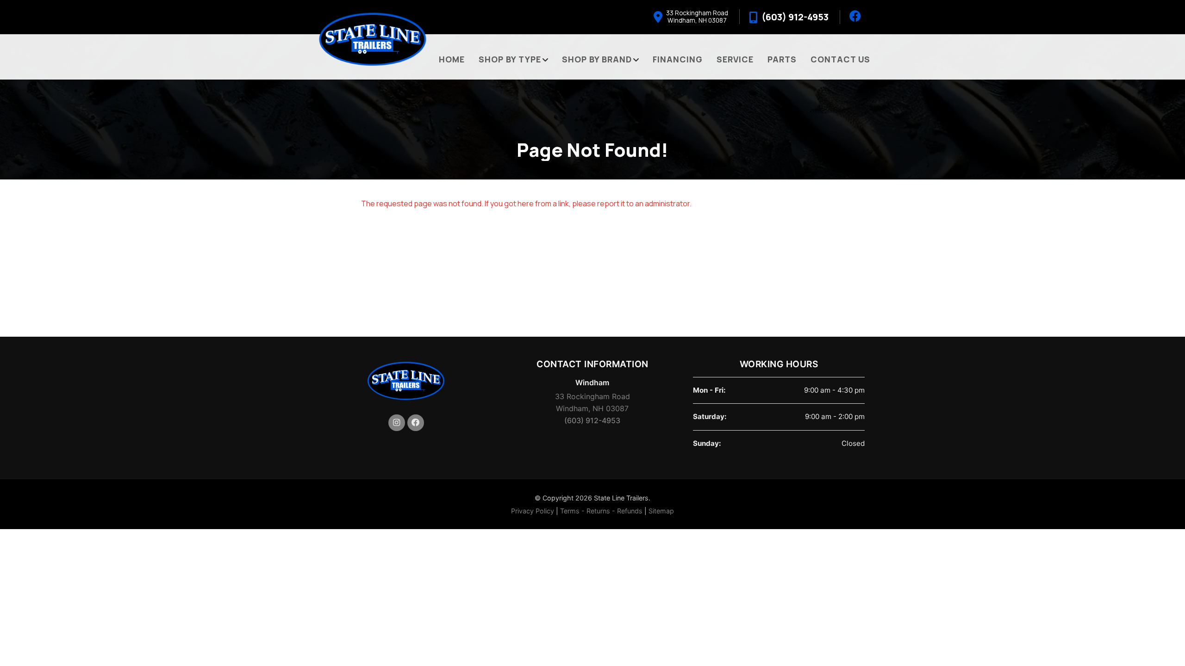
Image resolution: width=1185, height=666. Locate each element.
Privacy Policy (532, 511)
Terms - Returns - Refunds (601, 511)
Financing (678, 59)
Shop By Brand (597, 59)
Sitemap (661, 511)
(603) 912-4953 (592, 420)
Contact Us (840, 59)
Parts (782, 59)
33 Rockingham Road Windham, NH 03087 (592, 402)
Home (452, 59)
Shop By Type (510, 59)
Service (735, 59)
